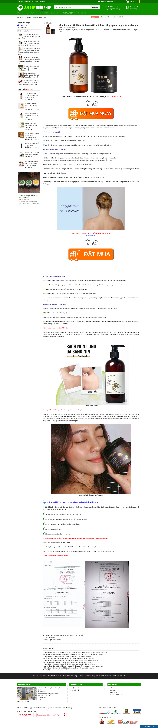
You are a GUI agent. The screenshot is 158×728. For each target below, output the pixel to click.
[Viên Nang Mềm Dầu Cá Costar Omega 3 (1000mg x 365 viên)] (21, 138)
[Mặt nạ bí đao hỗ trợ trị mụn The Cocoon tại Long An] (21, 128)
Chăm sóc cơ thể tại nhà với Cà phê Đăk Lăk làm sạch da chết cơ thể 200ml (66, 668)
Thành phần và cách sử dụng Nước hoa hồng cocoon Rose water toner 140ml (28, 82)
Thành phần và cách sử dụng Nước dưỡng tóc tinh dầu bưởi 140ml (28, 68)
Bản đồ (40, 699)
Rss (125, 676)
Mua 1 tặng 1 (104, 17)
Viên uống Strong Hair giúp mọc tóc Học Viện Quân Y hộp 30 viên (31, 163)
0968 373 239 (42, 692)
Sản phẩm (25, 89)
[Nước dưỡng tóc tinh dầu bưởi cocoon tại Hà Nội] (21, 157)
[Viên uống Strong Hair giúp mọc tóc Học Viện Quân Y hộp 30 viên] (21, 166)
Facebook (20, 701)
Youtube (26, 701)
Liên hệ (83, 13)
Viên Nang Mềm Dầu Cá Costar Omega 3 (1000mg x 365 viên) (32, 135)
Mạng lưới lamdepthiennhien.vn (101, 676)
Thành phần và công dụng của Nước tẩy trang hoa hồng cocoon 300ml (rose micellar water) (71, 652)
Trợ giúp (42, 1)
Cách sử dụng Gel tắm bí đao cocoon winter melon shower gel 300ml (64, 662)
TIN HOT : (96, 17)
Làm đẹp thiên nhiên (24, 1)
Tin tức (76, 13)
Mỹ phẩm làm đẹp (77, 688)
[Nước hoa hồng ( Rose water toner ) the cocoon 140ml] (21, 118)
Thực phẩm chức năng (51, 13)
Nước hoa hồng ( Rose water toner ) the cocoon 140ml (32, 115)
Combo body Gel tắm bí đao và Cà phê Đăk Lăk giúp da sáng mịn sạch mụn (28, 43)
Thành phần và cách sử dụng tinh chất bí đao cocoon (59, 670)
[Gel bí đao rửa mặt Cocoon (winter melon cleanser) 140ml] (21, 98)
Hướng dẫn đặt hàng (116, 694)
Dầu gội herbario (33, 708)
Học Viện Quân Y (43, 708)
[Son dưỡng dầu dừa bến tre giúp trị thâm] (21, 148)
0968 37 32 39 (111, 1)
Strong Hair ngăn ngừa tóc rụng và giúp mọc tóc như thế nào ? (29, 36)
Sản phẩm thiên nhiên (34, 13)
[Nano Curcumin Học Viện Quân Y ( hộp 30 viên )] (21, 108)
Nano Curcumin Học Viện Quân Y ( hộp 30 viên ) (31, 105)
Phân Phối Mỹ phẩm (30, 711)
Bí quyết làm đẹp (67, 13)
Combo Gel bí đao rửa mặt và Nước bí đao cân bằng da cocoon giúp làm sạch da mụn (70, 654)
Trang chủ (21, 13)
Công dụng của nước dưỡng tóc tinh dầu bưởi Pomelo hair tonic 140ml (32, 75)
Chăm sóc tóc (53, 708)
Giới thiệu (35, 1)
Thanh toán (113, 692)
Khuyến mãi (75, 690)
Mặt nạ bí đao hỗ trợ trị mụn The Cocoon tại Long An (31, 125)
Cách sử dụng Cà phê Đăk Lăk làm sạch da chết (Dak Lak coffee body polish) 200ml (69, 666)
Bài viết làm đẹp (22, 25)
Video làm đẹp (22, 28)
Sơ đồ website (117, 676)
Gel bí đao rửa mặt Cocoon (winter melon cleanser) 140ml (31, 95)
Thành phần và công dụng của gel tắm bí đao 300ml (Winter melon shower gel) (67, 664)
